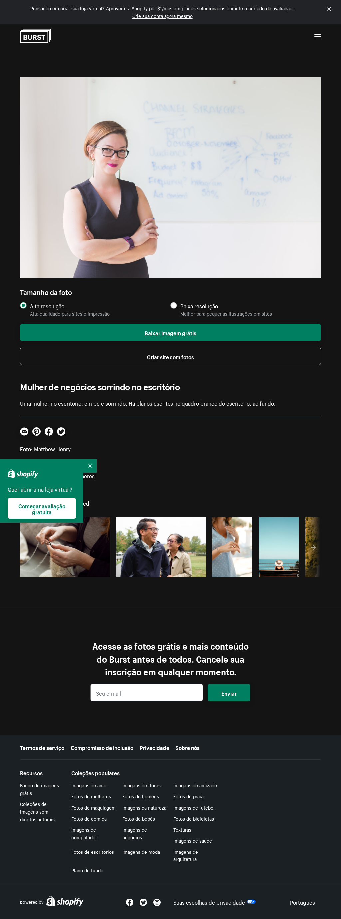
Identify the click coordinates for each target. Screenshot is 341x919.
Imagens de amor (89, 785)
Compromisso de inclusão (102, 747)
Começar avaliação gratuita (41, 508)
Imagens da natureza (144, 807)
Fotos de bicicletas (193, 818)
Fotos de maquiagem (93, 807)
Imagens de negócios (134, 833)
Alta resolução (47, 306)
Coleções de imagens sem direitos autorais (37, 811)
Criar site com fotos (170, 356)
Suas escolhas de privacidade (209, 901)
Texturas (182, 829)
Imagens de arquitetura (185, 855)
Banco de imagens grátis (39, 788)
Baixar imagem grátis (170, 332)
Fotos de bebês (138, 818)
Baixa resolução (199, 306)
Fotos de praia (188, 796)
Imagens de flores (141, 785)
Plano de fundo (87, 870)
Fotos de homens (140, 796)
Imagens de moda (141, 851)
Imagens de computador (84, 833)
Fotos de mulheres (91, 796)
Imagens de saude (192, 840)
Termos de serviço (42, 747)
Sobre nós (187, 747)
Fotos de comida (89, 818)
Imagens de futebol (194, 807)
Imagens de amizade (195, 785)
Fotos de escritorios (92, 851)
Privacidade (154, 747)
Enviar (229, 692)
